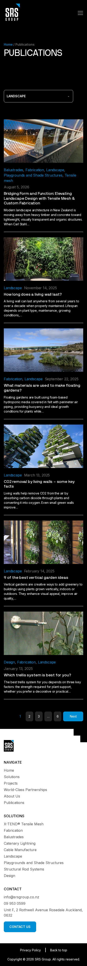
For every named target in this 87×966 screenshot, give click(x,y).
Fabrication (34, 170)
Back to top (58, 950)
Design (9, 662)
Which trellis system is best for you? (37, 675)
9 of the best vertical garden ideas (36, 578)
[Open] (80, 13)
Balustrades (13, 170)
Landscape (55, 170)
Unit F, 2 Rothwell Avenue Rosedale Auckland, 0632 (43, 912)
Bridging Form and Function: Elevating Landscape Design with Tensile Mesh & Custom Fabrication (39, 198)
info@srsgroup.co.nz (21, 897)
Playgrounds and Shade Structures (33, 175)
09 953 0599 (14, 903)
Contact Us (20, 927)
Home (8, 44)
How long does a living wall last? (33, 295)
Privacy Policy (30, 950)
